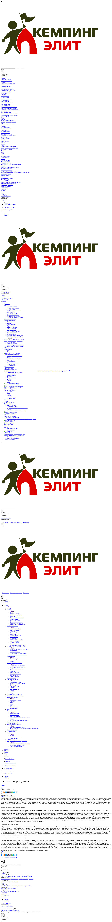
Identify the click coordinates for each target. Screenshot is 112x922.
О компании (4, 892)
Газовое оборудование (15, 700)
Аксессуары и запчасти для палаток (19, 649)
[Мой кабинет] (1, 521)
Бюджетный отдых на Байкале (8, 888)
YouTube (6, 215)
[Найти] (2, 71)
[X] (8, 792)
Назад (9, 606)
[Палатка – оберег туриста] (8, 796)
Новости (3, 873)
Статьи (2, 883)
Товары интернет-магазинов (17, 727)
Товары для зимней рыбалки (17, 665)
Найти (2, 915)
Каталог (9, 608)
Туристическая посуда (15, 682)
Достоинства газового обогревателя (10, 891)
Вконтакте (6, 213)
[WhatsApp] (12, 792)
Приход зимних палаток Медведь (9, 881)
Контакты (3, 896)
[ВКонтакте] (1, 792)
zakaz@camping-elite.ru (7, 209)
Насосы (12, 735)
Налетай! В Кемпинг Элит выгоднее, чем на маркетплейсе (16, 885)
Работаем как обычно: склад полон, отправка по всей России (16, 876)
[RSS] (1, 794)
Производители (5, 895)
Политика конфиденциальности (10, 910)
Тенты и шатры (14, 659)
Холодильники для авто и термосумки (20, 743)
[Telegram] (16, 792)
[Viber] (10, 792)
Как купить (4, 894)
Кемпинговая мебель (15, 628)
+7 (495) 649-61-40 (6, 196)
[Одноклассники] (4, 792)
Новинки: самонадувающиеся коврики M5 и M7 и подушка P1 (17, 879)
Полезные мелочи (14, 713)
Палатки (12, 612)
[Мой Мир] (6, 792)
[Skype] (14, 792)
